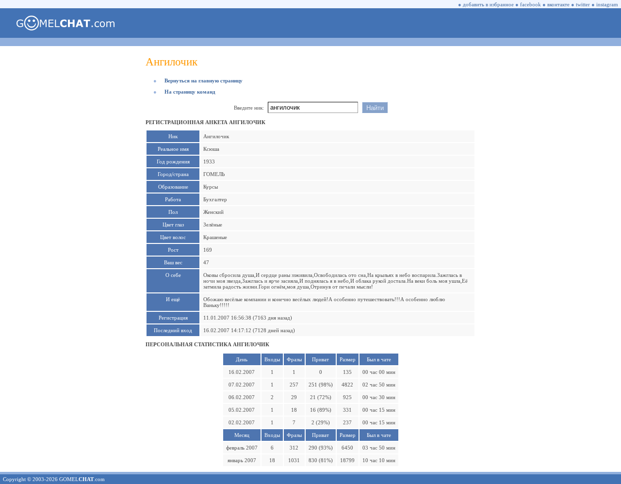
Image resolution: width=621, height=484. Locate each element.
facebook (530, 4)
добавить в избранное (488, 4)
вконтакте (558, 4)
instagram (607, 4)
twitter (583, 4)
